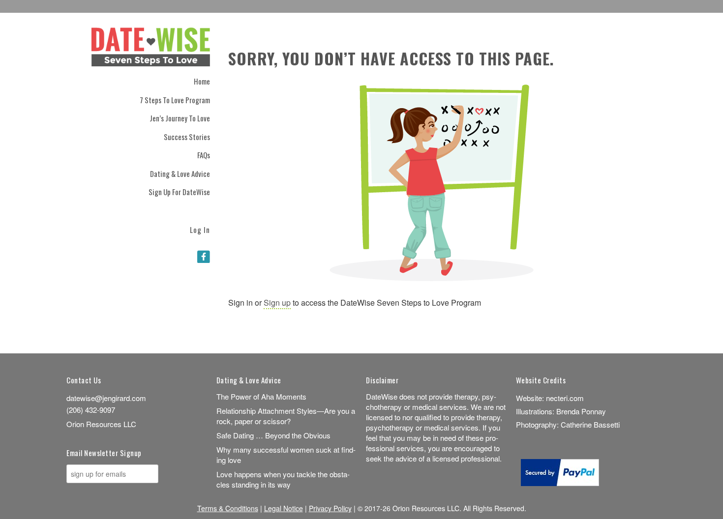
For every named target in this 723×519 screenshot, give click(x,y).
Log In (200, 228)
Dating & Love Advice (180, 173)
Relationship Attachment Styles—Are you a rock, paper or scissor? (285, 415)
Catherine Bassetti (590, 424)
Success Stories (187, 136)
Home (202, 81)
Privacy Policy (330, 508)
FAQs (203, 154)
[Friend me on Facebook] (203, 256)
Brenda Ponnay (581, 411)
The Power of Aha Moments (261, 396)
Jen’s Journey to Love (180, 118)
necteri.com (565, 398)
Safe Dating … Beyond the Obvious (273, 435)
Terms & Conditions (227, 508)
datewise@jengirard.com (106, 398)
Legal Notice (283, 508)
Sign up (277, 302)
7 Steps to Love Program (175, 99)
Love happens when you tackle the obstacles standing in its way (283, 479)
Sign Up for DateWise (179, 191)
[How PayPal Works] (560, 483)
